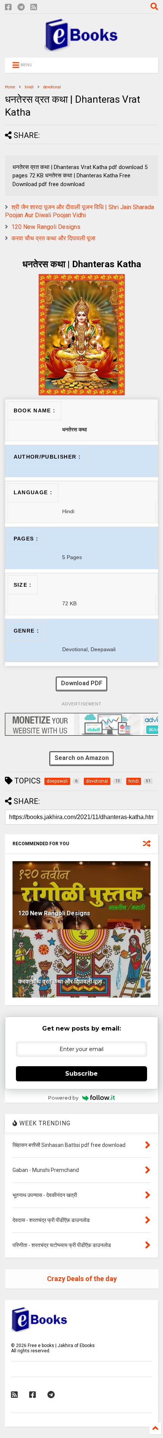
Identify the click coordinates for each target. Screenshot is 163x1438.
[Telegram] (21, 7)
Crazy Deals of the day (82, 1279)
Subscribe (81, 1073)
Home (10, 87)
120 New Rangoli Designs (45, 226)
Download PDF (81, 683)
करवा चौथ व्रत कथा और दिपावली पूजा (53, 238)
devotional (52, 87)
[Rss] (33, 7)
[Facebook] (8, 7)
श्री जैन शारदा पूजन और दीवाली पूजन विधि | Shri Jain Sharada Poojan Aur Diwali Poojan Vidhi (79, 211)
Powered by (63, 1098)
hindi (29, 87)
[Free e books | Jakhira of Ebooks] (81, 48)
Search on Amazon (82, 757)
